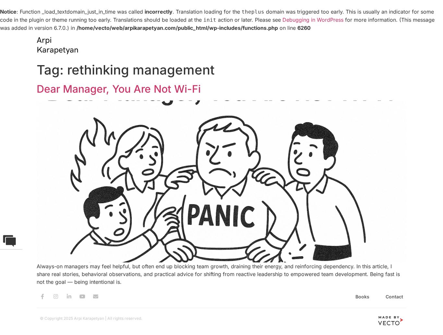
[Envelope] (95, 296)
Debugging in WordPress (312, 20)
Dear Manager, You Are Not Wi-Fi (119, 89)
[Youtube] (82, 296)
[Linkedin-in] (69, 296)
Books (362, 296)
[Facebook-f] (42, 296)
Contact (394, 296)
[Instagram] (55, 296)
